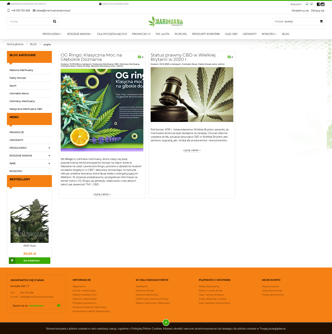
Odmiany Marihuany (22, 101)
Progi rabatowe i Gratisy (213, 298)
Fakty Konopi (18, 77)
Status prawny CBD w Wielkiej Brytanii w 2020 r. (183, 57)
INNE (13, 163)
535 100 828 (22, 292)
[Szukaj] (55, 21)
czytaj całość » (102, 194)
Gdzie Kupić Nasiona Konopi (152, 298)
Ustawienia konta (272, 290)
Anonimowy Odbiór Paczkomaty (91, 311)
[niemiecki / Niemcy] (308, 3)
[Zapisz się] (58, 305)
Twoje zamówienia (273, 294)
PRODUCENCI (18, 147)
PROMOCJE (17, 132)
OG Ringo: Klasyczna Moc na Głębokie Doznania (91, 57)
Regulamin (79, 286)
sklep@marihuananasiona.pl (32, 296)
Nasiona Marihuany (21, 70)
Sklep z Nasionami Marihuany (153, 303)
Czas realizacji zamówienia (214, 303)
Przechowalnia (270, 286)
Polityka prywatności (84, 303)
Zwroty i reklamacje (84, 290)
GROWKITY (16, 140)
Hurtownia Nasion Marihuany (90, 307)
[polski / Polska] (312, 3)
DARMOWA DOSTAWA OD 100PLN (28, 4)
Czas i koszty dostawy (211, 294)
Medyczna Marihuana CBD (26, 109)
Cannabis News (19, 93)
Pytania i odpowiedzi (85, 298)
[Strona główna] (166, 21)
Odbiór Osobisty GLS (84, 294)
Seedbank (141, 286)
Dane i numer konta (210, 290)
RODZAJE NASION (21, 155)
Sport (13, 85)
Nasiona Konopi (145, 290)
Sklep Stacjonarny (209, 286)
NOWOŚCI (16, 171)
